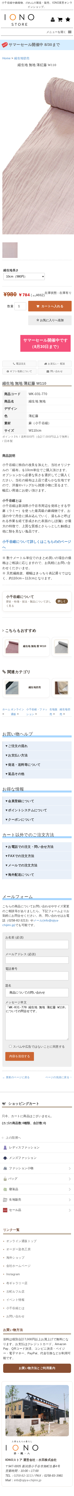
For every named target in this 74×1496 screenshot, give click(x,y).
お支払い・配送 (56, 363)
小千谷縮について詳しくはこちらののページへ (36, 544)
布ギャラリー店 (17, 1283)
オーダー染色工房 (18, 1249)
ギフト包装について (21, 371)
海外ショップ (15, 1257)
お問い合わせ (15, 1316)
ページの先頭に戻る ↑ (58, 1077)
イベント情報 (15, 1299)
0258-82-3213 (23, 1475)
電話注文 (21, 363)
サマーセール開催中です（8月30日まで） (45, 343)
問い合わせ (56, 371)
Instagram (13, 1274)
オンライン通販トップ (21, 1241)
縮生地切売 (21, 58)
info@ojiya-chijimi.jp (27, 1480)
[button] (56, 32)
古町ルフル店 (15, 1291)
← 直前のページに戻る (16, 1077)
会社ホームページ (18, 1265)
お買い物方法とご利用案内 (37, 1368)
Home (6, 58)
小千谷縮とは (15, 1308)
